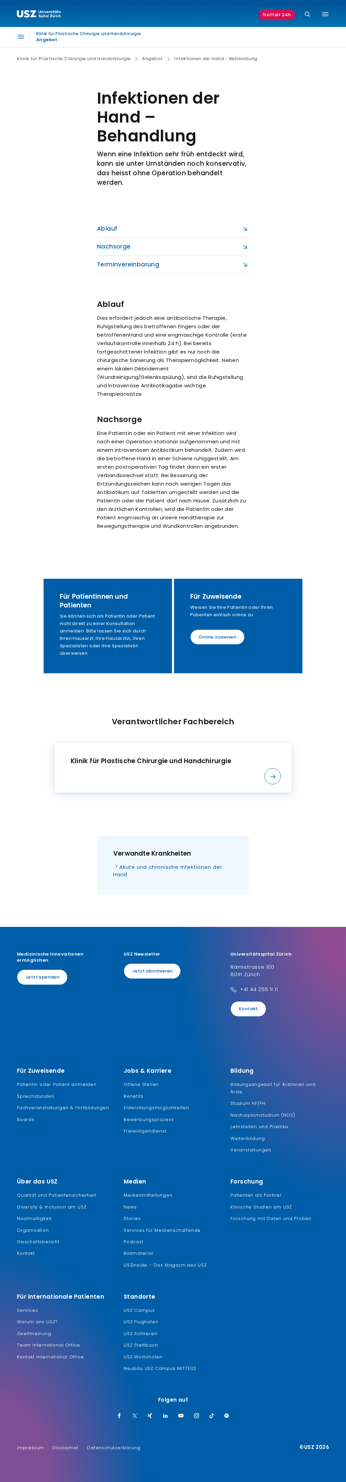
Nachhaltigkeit (34, 1218)
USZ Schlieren (140, 1333)
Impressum (30, 1448)
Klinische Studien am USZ (261, 1207)
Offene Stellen (141, 1084)
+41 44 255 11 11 (259, 989)
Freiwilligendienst (145, 1131)
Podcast (134, 1242)
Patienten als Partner (256, 1195)
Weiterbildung (247, 1138)
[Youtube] (181, 1416)
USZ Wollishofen (143, 1357)
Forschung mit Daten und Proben (271, 1218)
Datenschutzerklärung (114, 1448)
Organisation (33, 1230)
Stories (132, 1218)
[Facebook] (119, 1416)
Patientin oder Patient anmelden (57, 1084)
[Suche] (307, 14)
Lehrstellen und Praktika (259, 1126)
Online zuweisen (217, 637)
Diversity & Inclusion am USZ (51, 1207)
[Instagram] (196, 1416)
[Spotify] (226, 1416)
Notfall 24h (277, 14)
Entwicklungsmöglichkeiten (156, 1107)
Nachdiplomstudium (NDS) (262, 1115)
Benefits (133, 1096)
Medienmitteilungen (148, 1195)
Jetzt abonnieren (152, 971)
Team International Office (48, 1345)
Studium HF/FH (247, 1103)
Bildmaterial (138, 1253)
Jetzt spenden (42, 977)
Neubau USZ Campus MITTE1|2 (160, 1368)
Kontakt (248, 1009)
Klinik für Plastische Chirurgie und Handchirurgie (74, 59)
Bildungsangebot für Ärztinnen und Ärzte (272, 1088)
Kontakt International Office (50, 1357)
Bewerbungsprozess (149, 1119)
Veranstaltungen (250, 1150)
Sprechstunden (35, 1096)
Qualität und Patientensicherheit (56, 1195)
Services (27, 1310)
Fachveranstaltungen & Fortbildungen (63, 1107)
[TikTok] (211, 1416)
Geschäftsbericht (38, 1242)
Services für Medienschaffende (162, 1230)
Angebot (152, 59)
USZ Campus (139, 1310)
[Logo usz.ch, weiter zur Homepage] (39, 14)
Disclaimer (65, 1448)
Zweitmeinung (34, 1333)
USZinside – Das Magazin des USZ (165, 1265)
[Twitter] (135, 1416)
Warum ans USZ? (37, 1322)
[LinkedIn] (165, 1416)
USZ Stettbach (141, 1345)
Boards (25, 1119)
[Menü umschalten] (325, 14)
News (130, 1207)
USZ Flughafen (141, 1322)
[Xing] (150, 1416)
